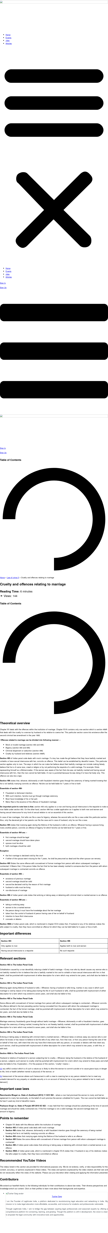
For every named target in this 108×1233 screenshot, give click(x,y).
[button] (54, 156)
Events (8, 37)
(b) (1, 1076)
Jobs (8, 40)
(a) (1, 1068)
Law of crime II (13, 577)
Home (8, 34)
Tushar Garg (57, 1196)
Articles (9, 43)
